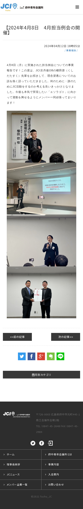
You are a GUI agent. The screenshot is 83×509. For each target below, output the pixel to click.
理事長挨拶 (13, 464)
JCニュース (13, 474)
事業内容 (53, 464)
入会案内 (53, 474)
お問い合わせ (56, 484)
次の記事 (64, 337)
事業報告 (71, 50)
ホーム (10, 454)
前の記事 (19, 337)
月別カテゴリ (43, 375)
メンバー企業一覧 (17, 484)
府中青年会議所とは (60, 454)
